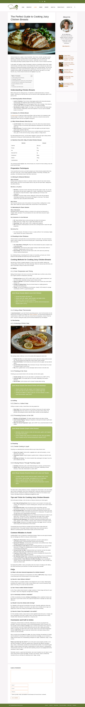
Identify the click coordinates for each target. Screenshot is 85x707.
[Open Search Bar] (74, 7)
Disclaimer (74, 705)
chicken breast (15, 115)
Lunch (35, 7)
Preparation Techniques (16, 79)
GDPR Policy (69, 705)
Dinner (40, 7)
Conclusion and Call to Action (17, 86)
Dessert (46, 7)
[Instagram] (42, 2)
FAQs (13, 85)
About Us (53, 7)
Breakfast (29, 7)
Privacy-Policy (61, 7)
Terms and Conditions (62, 705)
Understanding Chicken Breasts (18, 77)
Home (23, 7)
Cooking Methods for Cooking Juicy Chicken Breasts (22, 80)
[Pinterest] (45, 2)
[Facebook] (40, 2)
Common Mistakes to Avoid (17, 83)
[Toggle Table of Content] (31, 76)
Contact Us (69, 7)
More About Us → (67, 46)
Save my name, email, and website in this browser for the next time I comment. (29, 694)
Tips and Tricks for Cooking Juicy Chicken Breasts (21, 82)
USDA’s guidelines (34, 314)
